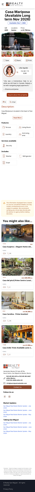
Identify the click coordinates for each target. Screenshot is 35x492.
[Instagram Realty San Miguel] (9, 396)
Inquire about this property (17, 95)
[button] (3, 4)
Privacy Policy (8, 489)
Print (30, 60)
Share (19, 60)
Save (7, 60)
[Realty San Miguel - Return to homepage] (14, 4)
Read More (17, 118)
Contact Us (17, 387)
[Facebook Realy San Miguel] (4, 396)
